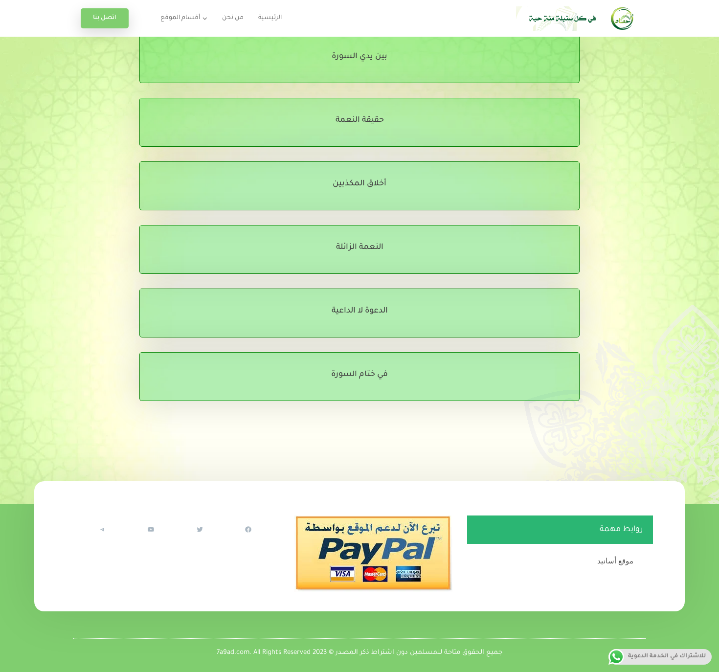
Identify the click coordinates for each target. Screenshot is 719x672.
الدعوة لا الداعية (360, 311)
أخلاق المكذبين (359, 183)
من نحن (233, 18)
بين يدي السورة (359, 56)
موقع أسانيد (615, 561)
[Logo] (577, 18)
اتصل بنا (104, 18)
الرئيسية (270, 18)
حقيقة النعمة (360, 120)
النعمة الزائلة (359, 247)
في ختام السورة (359, 374)
